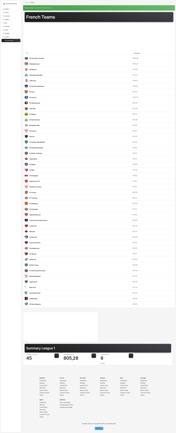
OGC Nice (32, 108)
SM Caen (32, 231)
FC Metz (32, 170)
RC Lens (32, 92)
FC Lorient (32, 192)
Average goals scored (66, 405)
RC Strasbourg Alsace (36, 147)
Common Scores (44, 392)
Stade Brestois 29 (34, 215)
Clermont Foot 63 (34, 242)
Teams (42, 395)
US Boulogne (33, 298)
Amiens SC (32, 259)
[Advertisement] (99, 37)
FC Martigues (33, 203)
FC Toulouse (33, 198)
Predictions (43, 380)
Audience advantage (66, 407)
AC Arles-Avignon (35, 304)
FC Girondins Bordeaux (36, 86)
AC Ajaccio (32, 254)
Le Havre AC (33, 237)
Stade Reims (33, 159)
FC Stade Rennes (34, 103)
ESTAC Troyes (33, 265)
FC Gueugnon (33, 209)
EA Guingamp (33, 175)
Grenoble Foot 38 (34, 293)
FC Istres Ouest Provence (37, 270)
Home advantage (65, 402)
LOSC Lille (32, 80)
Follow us (99, 428)
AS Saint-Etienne (34, 120)
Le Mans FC (33, 226)
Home (26, 2)
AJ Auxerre (32, 97)
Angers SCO (33, 282)
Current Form (43, 385)
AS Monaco (33, 69)
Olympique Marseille (35, 75)
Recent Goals (43, 390)
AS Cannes (32, 131)
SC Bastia (32, 164)
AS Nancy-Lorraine (35, 187)
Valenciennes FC (34, 181)
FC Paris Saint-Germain (36, 58)
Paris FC (32, 136)
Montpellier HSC (34, 125)
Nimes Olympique (35, 276)
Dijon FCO (32, 287)
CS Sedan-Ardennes (35, 153)
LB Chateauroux (34, 248)
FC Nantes (32, 114)
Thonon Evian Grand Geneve (38, 220)
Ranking (42, 383)
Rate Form (43, 388)
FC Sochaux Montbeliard (37, 142)
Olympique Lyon (34, 64)
